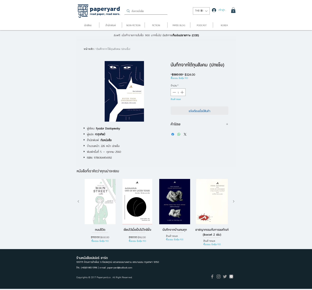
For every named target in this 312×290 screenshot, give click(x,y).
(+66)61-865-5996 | (90, 267)
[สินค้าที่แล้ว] (78, 201)
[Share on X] (185, 134)
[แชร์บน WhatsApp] (179, 134)
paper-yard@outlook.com (119, 267)
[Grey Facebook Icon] (212, 276)
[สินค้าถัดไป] (234, 201)
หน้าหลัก (89, 49)
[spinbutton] (178, 92)
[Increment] (182, 92)
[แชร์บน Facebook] (173, 134)
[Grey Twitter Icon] (225, 276)
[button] (201, 11)
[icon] (231, 276)
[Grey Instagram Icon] (218, 276)
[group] (156, 215)
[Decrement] (174, 92)
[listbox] (201, 11)
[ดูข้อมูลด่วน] (100, 201)
